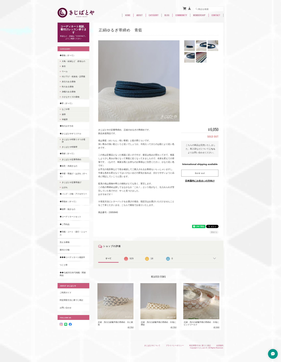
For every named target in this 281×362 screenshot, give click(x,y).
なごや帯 (66, 109)
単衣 (64, 66)
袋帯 (64, 114)
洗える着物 (64, 242)
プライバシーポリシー (175, 345)
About (139, 15)
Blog (167, 15)
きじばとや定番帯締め (71, 159)
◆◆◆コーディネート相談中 (72, 257)
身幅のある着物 (68, 92)
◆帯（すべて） (66, 103)
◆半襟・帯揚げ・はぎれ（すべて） (73, 175)
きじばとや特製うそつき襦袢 (73, 140)
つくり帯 (63, 265)
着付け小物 (64, 250)
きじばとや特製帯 (69, 147)
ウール (65, 71)
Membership (199, 15)
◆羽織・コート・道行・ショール (73, 233)
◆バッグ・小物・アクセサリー (73, 194)
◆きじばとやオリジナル (70, 133)
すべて (108, 258)
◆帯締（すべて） (67, 153)
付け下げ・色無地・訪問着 (73, 76)
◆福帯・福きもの (67, 209)
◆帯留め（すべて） (68, 201)
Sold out (200, 173)
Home (127, 15)
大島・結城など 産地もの (73, 61)
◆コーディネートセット (70, 217)
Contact (216, 15)
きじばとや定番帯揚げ (71, 182)
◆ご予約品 (64, 224)
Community (181, 15)
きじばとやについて (152, 345)
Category (154, 15)
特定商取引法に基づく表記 (71, 300)
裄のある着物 (68, 87)
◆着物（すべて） (67, 55)
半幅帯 (65, 119)
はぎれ (65, 187)
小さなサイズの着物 (70, 97)
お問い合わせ (65, 308)
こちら (212, 149)
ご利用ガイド (65, 292)
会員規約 (219, 345)
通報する (214, 232)
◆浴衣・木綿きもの (68, 166)
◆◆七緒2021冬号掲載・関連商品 (73, 273)
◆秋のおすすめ (66, 126)
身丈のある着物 (68, 81)
